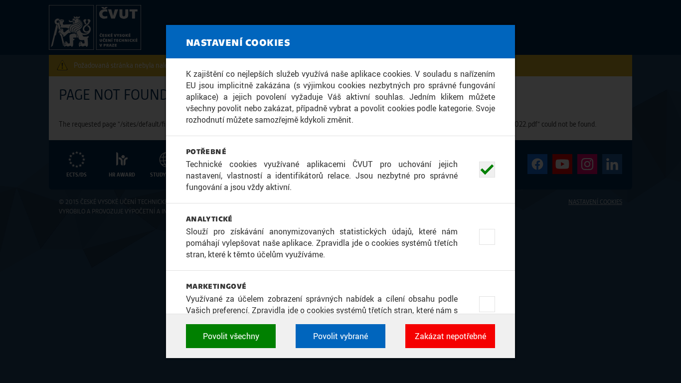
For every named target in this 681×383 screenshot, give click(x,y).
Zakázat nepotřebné (450, 336)
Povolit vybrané (340, 336)
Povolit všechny (231, 336)
